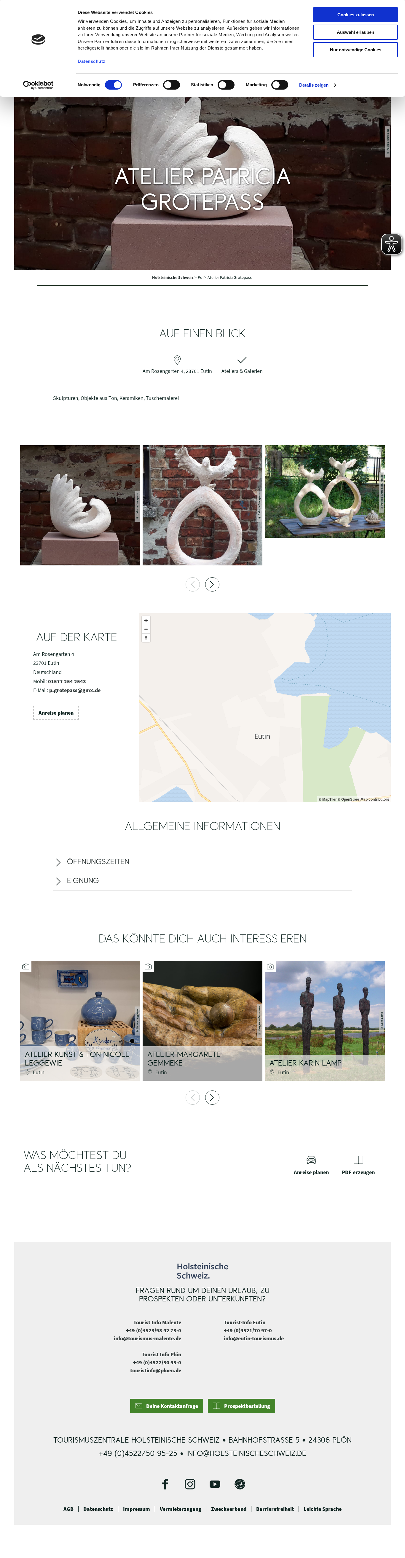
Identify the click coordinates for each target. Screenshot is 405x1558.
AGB (68, 1509)
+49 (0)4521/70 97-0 (248, 1330)
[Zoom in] (146, 620)
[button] (56, 713)
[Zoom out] (146, 629)
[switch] (171, 85)
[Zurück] (193, 584)
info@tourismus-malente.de (147, 1338)
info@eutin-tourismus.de (254, 1338)
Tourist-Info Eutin (244, 1322)
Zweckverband (228, 1509)
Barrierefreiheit (275, 1509)
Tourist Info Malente (157, 1322)
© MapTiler (328, 799)
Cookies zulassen (355, 14)
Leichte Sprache (323, 1509)
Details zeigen (314, 85)
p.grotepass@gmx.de (75, 690)
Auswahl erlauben (355, 32)
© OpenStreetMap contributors (363, 799)
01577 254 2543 (67, 681)
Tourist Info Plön (161, 1354)
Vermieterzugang (180, 1509)
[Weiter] (212, 584)
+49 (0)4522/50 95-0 (157, 1362)
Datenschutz (98, 1509)
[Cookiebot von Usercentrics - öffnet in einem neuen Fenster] (38, 85)
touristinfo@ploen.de (155, 1370)
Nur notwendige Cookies (355, 49)
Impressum (136, 1509)
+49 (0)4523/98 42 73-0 (153, 1330)
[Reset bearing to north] (146, 637)
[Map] (265, 707)
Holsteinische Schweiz (173, 277)
